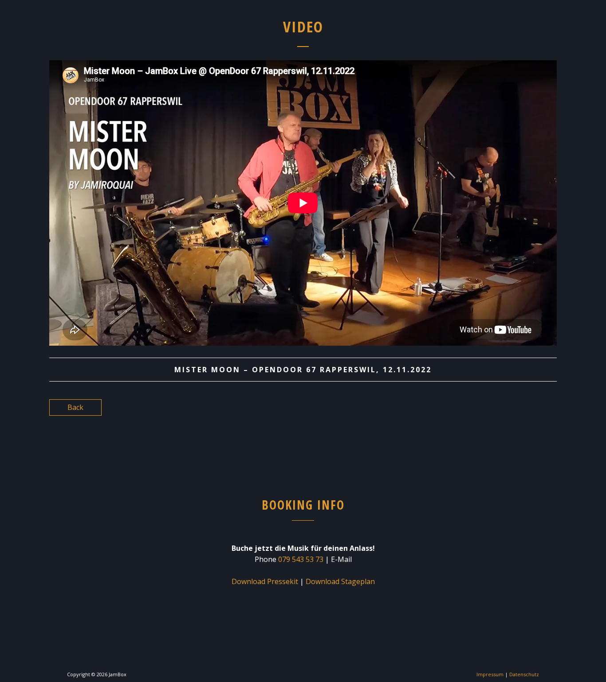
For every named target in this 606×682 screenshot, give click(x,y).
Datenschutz (524, 674)
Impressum (490, 674)
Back (75, 407)
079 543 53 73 (300, 559)
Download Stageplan (340, 581)
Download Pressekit (265, 581)
